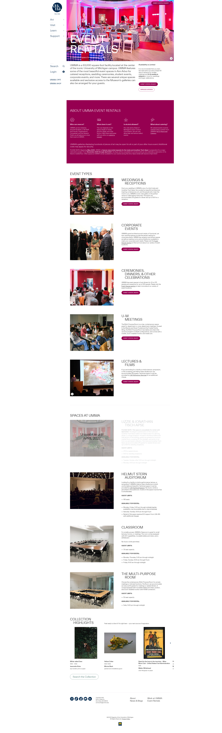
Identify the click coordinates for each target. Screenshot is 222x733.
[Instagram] (72, 699)
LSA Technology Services (138, 375)
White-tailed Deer (76, 661)
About (133, 698)
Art (52, 19)
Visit (52, 25)
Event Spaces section (129, 286)
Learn (53, 30)
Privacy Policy (126, 719)
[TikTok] (76, 699)
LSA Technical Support (137, 488)
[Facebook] (81, 699)
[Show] (64, 19)
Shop (55, 83)
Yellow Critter (108, 661)
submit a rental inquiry (130, 292)
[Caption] (171, 58)
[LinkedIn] (90, 699)
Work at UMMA (154, 698)
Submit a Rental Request (161, 3)
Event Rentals (74, 3)
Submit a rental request (148, 84)
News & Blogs (136, 701)
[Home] (57, 9)
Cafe (55, 80)
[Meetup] (85, 699)
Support (55, 36)
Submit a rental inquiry (130, 204)
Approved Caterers (146, 89)
